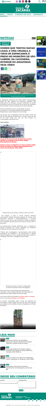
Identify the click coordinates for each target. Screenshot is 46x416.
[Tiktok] (26, 2)
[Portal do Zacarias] (23, 8)
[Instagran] (17, 2)
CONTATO (3, 16)
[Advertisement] (23, 25)
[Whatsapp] (5, 68)
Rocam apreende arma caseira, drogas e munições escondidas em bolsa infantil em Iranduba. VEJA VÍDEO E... (19, 350)
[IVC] (44, 1)
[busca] (39, 2)
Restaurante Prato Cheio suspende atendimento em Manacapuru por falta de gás (19, 368)
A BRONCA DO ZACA (23, 14)
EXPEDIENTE (38, 14)
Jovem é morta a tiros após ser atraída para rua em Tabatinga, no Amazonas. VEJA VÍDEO (20, 358)
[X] (29, 2)
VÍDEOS (10, 14)
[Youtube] (23, 2)
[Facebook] (20, 2)
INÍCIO (2, 14)
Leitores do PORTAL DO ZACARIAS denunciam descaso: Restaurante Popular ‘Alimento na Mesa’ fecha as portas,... (19, 342)
